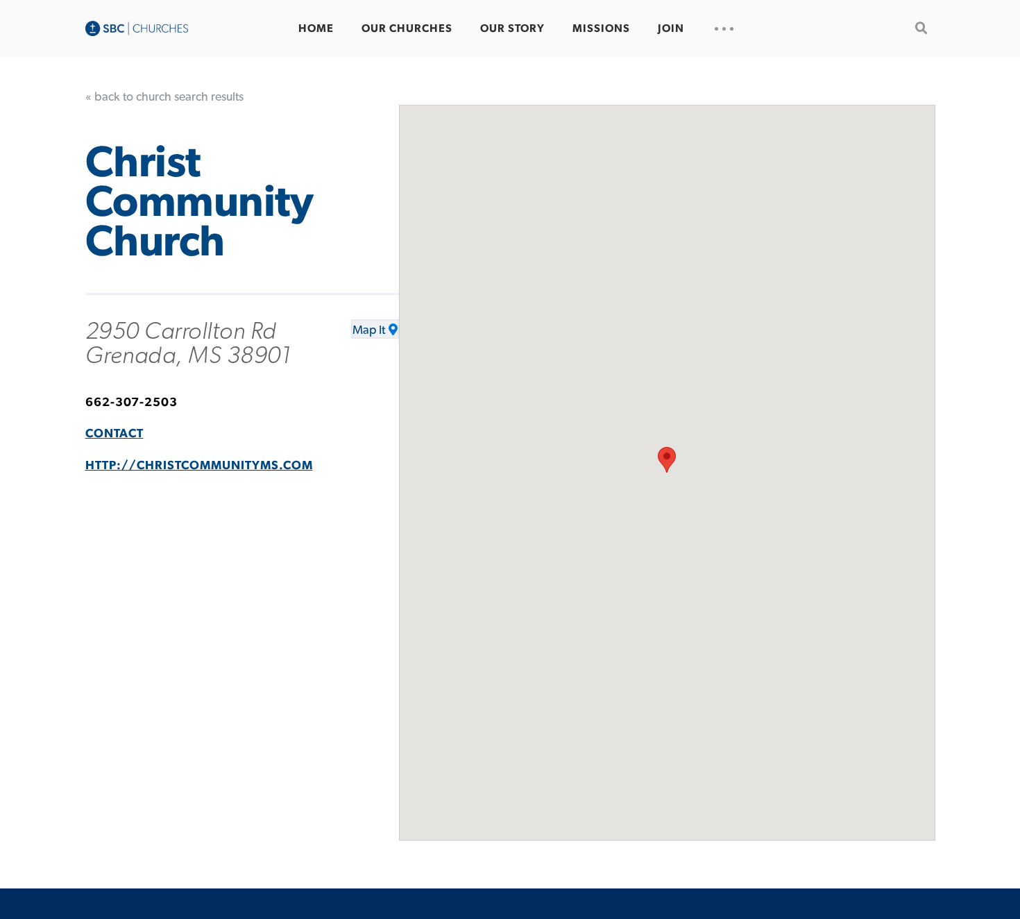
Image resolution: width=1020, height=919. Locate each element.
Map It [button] (368, 330)
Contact (114, 434)
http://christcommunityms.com (199, 466)
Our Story (512, 28)
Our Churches (407, 28)
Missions (601, 28)
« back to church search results (164, 97)
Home (316, 28)
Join (671, 28)
